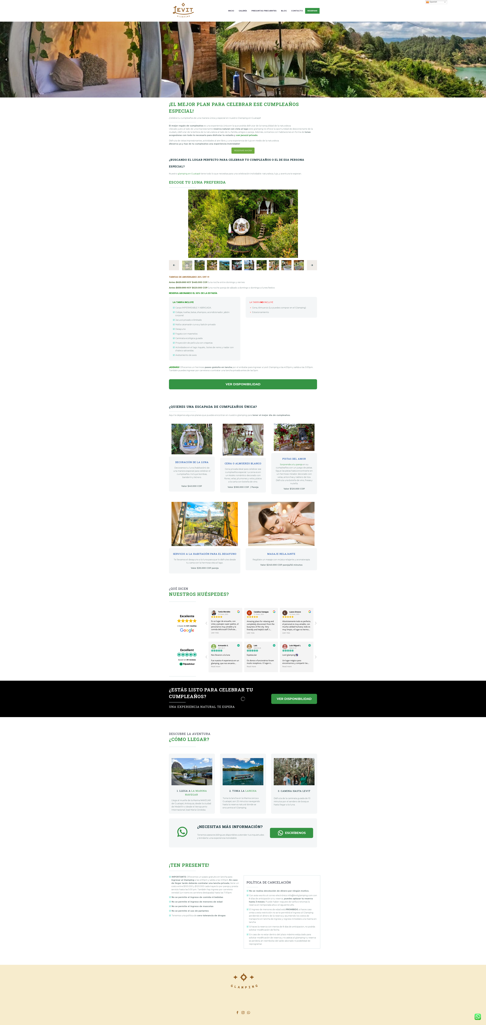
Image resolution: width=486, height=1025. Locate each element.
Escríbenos (291, 833)
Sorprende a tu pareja (291, 464)
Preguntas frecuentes (264, 11)
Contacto (297, 11)
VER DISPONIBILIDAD (243, 384)
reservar (312, 11)
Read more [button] (215, 666)
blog (284, 11)
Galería (243, 11)
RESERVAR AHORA (243, 150)
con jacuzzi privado (246, 135)
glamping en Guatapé (189, 173)
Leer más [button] (213, 633)
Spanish (433, 2)
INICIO (231, 11)
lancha (251, 790)
